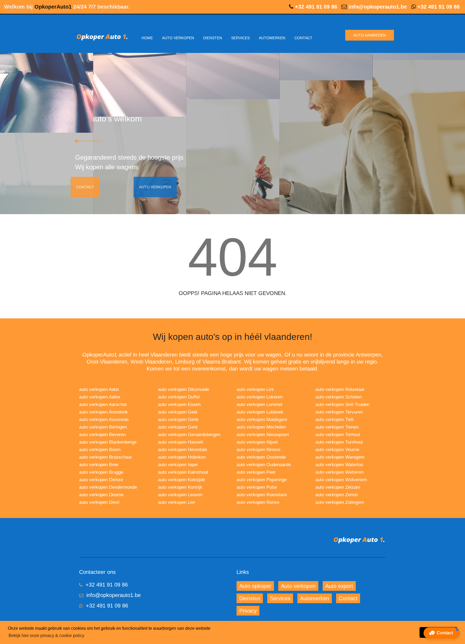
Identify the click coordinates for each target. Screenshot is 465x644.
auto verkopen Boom (100, 449)
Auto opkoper (255, 586)
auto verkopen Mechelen (261, 427)
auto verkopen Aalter (100, 397)
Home (147, 38)
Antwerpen (368, 355)
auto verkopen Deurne (101, 494)
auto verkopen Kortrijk (180, 487)
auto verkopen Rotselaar (340, 389)
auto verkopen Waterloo (339, 464)
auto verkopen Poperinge (262, 479)
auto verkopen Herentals (182, 449)
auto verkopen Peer (256, 472)
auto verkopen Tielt (334, 419)
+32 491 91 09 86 (316, 7)
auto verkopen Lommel (259, 404)
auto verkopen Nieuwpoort (263, 434)
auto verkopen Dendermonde (108, 487)
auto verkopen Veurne (337, 449)
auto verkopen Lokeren (260, 397)
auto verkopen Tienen (336, 427)
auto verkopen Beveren (102, 434)
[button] (442, 633)
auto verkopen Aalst (99, 389)
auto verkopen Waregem (339, 457)
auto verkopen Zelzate (337, 487)
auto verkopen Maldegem (262, 419)
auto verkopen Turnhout (339, 442)
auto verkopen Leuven (180, 494)
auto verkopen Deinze (101, 479)
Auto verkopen (178, 38)
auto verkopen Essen (179, 404)
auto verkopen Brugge (101, 472)
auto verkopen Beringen (103, 427)
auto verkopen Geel (177, 412)
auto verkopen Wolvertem (341, 479)
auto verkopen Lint (255, 389)
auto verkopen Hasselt (180, 442)
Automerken (272, 38)
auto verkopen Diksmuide (183, 389)
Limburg (185, 362)
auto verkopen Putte (257, 487)
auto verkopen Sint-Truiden (342, 404)
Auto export (339, 586)
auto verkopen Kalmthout (183, 472)
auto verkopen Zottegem (339, 502)
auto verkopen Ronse (258, 502)
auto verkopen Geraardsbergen (189, 434)
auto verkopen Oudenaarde (264, 464)
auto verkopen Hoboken (182, 457)
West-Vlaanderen (151, 362)
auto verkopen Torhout (337, 434)
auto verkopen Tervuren (339, 412)
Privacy (248, 611)
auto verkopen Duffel (179, 397)
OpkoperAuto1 (53, 7)
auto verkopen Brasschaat (105, 457)
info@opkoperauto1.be (377, 7)
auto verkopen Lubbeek (260, 412)
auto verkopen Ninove (258, 449)
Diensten (212, 38)
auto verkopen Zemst (336, 494)
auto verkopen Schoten (338, 397)
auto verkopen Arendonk (103, 412)
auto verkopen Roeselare (262, 494)
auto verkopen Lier (176, 502)
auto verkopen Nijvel (257, 442)
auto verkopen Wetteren (339, 472)
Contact (303, 38)
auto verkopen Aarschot (103, 404)
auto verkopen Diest (99, 502)
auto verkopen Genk (178, 419)
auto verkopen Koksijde (181, 479)
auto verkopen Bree (98, 464)
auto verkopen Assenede (104, 419)
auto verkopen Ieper (178, 464)
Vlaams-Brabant (221, 362)
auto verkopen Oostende (261, 457)
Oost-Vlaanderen (107, 362)
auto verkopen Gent (178, 427)
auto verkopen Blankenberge (107, 442)
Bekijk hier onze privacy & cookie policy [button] (46, 635)
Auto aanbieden (369, 35)
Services (240, 38)
